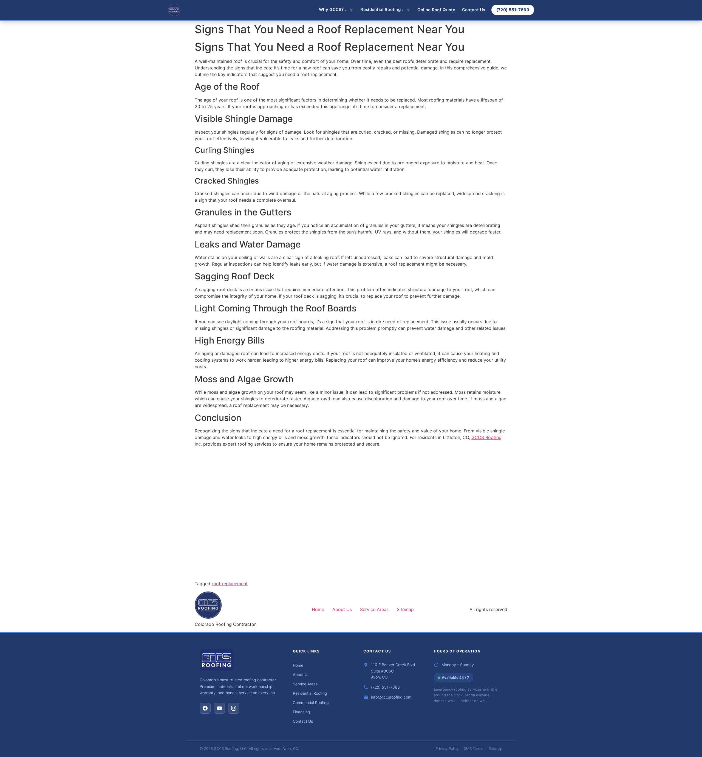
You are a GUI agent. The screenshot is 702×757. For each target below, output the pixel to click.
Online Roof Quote (436, 9)
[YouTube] (219, 708)
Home (318, 609)
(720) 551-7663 (512, 9)
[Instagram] (233, 708)
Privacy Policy (446, 748)
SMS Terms (473, 748)
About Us (342, 609)
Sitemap (405, 609)
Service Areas (374, 609)
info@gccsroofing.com (391, 697)
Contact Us (473, 9)
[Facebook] (205, 708)
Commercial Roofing (311, 702)
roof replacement (230, 583)
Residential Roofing (310, 693)
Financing (301, 712)
